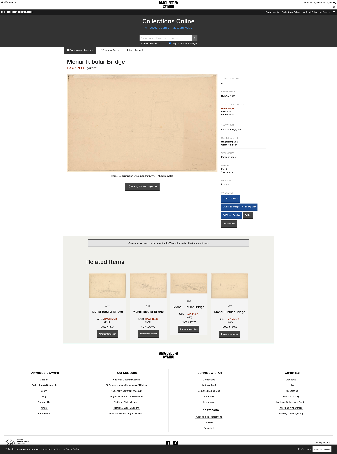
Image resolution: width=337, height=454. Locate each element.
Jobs (291, 385)
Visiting (44, 379)
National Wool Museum (126, 408)
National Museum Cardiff (126, 379)
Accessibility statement (209, 416)
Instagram (208, 402)
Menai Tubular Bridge (107, 311)
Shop (44, 408)
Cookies (208, 422)
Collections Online (291, 12)
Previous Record (111, 50)
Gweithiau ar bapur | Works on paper (239, 207)
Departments (272, 12)
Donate (308, 2)
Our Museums (8, 2)
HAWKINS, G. (76, 68)
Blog (44, 396)
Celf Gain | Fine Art (231, 215)
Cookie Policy (72, 449)
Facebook (209, 396)
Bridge (248, 215)
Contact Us (209, 379)
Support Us (44, 402)
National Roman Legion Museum (126, 413)
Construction (229, 223)
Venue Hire (44, 413)
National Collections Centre (316, 12)
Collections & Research (17, 12)
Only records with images (184, 43)
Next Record (136, 50)
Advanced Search (151, 43)
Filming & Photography (291, 413)
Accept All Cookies (322, 449)
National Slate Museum (126, 402)
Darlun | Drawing (230, 198)
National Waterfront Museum (126, 391)
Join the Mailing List (209, 391)
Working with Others (291, 408)
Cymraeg (331, 2)
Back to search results (81, 50)
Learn (44, 391)
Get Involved (209, 385)
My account (319, 2)
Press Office (291, 391)
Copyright (209, 428)
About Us (291, 379)
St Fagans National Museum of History (126, 385)
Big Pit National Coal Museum (126, 396)
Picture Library (291, 396)
